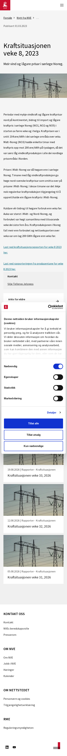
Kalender (8, 676)
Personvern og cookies (16, 698)
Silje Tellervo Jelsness (21, 284)
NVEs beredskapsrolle (16, 628)
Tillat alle (33, 423)
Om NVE (8, 657)
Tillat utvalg (34, 434)
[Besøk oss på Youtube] (14, 748)
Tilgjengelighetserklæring (19, 705)
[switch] (58, 377)
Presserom (9, 634)
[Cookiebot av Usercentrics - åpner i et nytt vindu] (48, 307)
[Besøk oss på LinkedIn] (7, 748)
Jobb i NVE (9, 663)
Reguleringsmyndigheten (18, 727)
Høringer (8, 669)
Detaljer (52, 412)
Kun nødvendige (33, 446)
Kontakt (8, 622)
